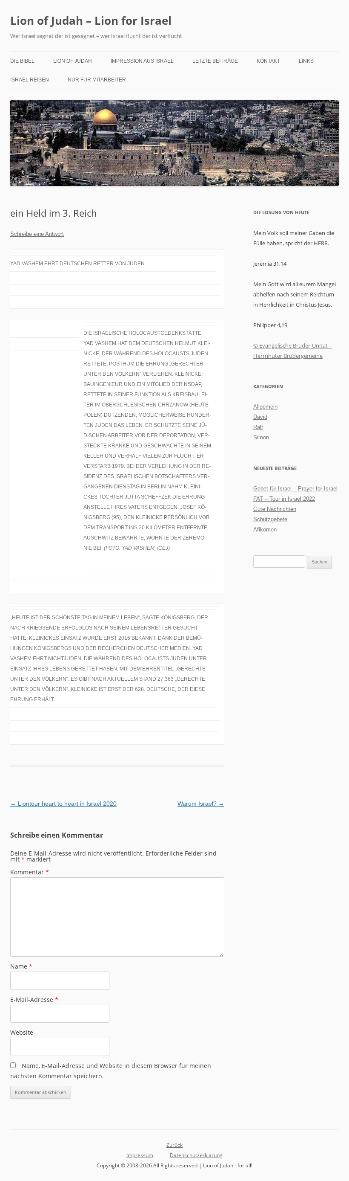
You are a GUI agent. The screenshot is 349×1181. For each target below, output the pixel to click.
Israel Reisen (29, 80)
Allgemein (265, 406)
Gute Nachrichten (274, 509)
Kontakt (268, 61)
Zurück (174, 1145)
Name (21, 966)
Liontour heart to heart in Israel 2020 (63, 803)
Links (306, 61)
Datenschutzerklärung (196, 1155)
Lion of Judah (72, 61)
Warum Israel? (200, 803)
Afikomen (265, 529)
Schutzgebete (270, 519)
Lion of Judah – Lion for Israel (91, 20)
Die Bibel (22, 61)
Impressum (139, 1155)
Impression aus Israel (142, 61)
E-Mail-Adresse (34, 999)
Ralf (258, 427)
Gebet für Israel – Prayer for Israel (295, 488)
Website (21, 1032)
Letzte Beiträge (215, 61)
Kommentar (29, 872)
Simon (261, 437)
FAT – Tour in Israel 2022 (284, 499)
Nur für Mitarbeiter (97, 80)
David (260, 417)
